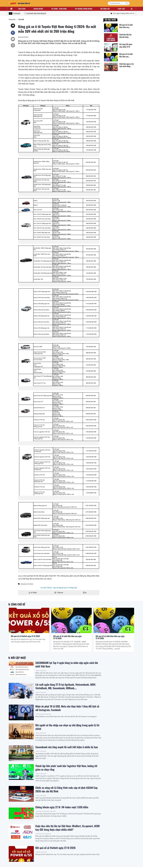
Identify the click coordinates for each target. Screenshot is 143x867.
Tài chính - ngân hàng (59, 9)
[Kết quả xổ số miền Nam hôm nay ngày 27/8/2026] (114, 620)
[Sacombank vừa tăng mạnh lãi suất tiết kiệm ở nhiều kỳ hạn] (21, 753)
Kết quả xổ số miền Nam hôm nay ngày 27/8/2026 (110, 637)
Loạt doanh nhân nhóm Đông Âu (30, 13)
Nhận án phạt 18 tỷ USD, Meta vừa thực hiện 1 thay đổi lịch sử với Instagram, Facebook (67, 708)
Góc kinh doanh (40, 714)
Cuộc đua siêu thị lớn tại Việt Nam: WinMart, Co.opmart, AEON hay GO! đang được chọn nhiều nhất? (67, 827)
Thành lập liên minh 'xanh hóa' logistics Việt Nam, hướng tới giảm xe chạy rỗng (66, 767)
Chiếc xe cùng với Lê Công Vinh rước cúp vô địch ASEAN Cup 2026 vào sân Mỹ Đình (66, 789)
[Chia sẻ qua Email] (13, 39)
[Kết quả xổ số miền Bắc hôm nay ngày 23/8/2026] (111, 57)
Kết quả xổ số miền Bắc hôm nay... (126, 55)
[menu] (131, 9)
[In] (13, 45)
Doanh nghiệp (38, 9)
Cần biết (12, 631)
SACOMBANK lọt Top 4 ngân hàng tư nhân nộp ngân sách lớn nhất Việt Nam (66, 664)
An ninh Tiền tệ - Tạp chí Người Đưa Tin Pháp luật (59, 588)
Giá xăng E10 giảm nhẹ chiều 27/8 (125, 45)
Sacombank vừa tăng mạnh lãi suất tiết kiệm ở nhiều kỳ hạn (66, 747)
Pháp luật (121, 9)
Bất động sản (105, 9)
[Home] (13, 26)
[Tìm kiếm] (126, 3)
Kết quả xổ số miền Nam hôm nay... (126, 26)
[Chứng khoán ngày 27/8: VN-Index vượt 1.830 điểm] (21, 813)
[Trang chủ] (11, 9)
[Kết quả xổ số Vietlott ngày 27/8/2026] (29, 620)
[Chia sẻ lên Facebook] (13, 33)
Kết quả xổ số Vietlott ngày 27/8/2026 (25, 636)
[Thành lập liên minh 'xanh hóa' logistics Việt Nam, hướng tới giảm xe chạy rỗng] (21, 772)
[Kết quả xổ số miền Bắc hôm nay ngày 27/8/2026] (71, 620)
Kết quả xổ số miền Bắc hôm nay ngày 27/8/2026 (67, 637)
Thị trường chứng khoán (83, 9)
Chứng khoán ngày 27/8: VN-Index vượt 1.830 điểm (61, 807)
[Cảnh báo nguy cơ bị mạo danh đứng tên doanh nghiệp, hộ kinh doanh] (111, 67)
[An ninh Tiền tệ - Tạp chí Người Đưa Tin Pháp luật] (19, 3)
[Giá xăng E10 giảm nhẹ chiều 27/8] (111, 47)
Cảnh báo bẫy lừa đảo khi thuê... (125, 35)
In (86, 593)
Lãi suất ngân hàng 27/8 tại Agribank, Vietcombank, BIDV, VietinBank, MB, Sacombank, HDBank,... (65, 686)
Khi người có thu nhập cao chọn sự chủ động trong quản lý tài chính (67, 727)
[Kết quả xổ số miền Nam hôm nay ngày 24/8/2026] (111, 28)
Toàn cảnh (21, 9)
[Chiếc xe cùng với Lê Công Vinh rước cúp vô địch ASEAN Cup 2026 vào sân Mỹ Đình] (21, 794)
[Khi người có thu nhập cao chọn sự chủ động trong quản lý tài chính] (21, 731)
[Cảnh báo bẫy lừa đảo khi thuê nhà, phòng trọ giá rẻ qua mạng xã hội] (111, 37)
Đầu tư (38, 670)
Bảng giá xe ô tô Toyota (27, 584)
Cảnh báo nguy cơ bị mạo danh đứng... (126, 65)
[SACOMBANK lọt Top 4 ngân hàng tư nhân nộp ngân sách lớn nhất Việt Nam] (21, 669)
